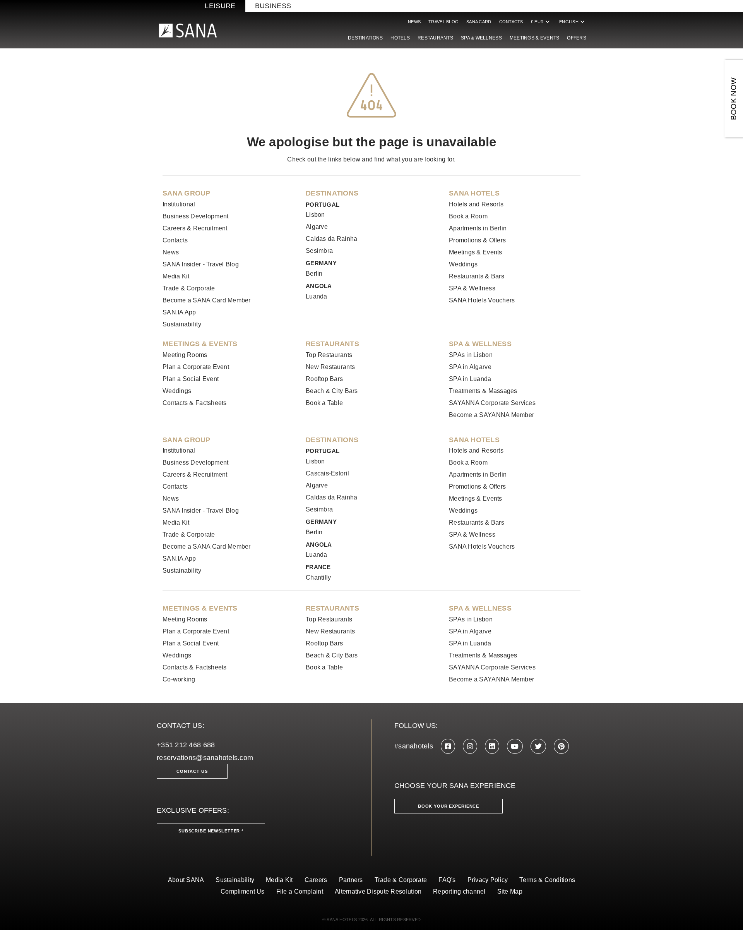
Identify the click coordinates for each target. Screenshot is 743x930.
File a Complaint (299, 891)
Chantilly (318, 577)
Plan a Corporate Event (196, 367)
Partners (351, 880)
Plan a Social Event (191, 379)
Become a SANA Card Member (207, 300)
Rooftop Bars (324, 379)
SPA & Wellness (481, 38)
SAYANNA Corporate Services (492, 403)
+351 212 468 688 (186, 745)
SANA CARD (478, 21)
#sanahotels (413, 746)
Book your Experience (448, 806)
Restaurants (435, 38)
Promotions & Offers (477, 240)
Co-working (179, 679)
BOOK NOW (733, 98)
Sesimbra (319, 250)
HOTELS (400, 38)
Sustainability (182, 324)
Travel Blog (443, 21)
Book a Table (324, 403)
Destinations (365, 38)
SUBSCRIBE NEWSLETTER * (210, 831)
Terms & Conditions (547, 880)
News (414, 21)
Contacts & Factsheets (195, 403)
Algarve (317, 226)
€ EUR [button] (541, 22)
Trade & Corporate (189, 288)
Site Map (509, 891)
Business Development (195, 216)
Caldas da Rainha (331, 238)
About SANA (186, 880)
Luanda (316, 296)
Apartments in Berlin (478, 228)
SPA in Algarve (470, 367)
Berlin (314, 273)
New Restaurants (330, 367)
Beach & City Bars (332, 391)
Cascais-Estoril (327, 473)
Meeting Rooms (185, 355)
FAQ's (446, 880)
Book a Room (468, 216)
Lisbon (315, 214)
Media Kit (176, 276)
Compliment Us (243, 891)
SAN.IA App (179, 312)
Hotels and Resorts (476, 204)
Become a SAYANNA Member (491, 415)
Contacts (511, 21)
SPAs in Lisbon (471, 355)
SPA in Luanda (470, 379)
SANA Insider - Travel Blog (201, 264)
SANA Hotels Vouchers (482, 300)
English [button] (572, 22)
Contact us (192, 771)
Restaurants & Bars (476, 276)
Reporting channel (459, 891)
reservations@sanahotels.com (205, 758)
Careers (316, 880)
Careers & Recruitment (195, 228)
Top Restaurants (329, 355)
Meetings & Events (535, 38)
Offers (576, 38)
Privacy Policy (487, 880)
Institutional (179, 204)
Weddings (463, 264)
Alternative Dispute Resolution (378, 891)
